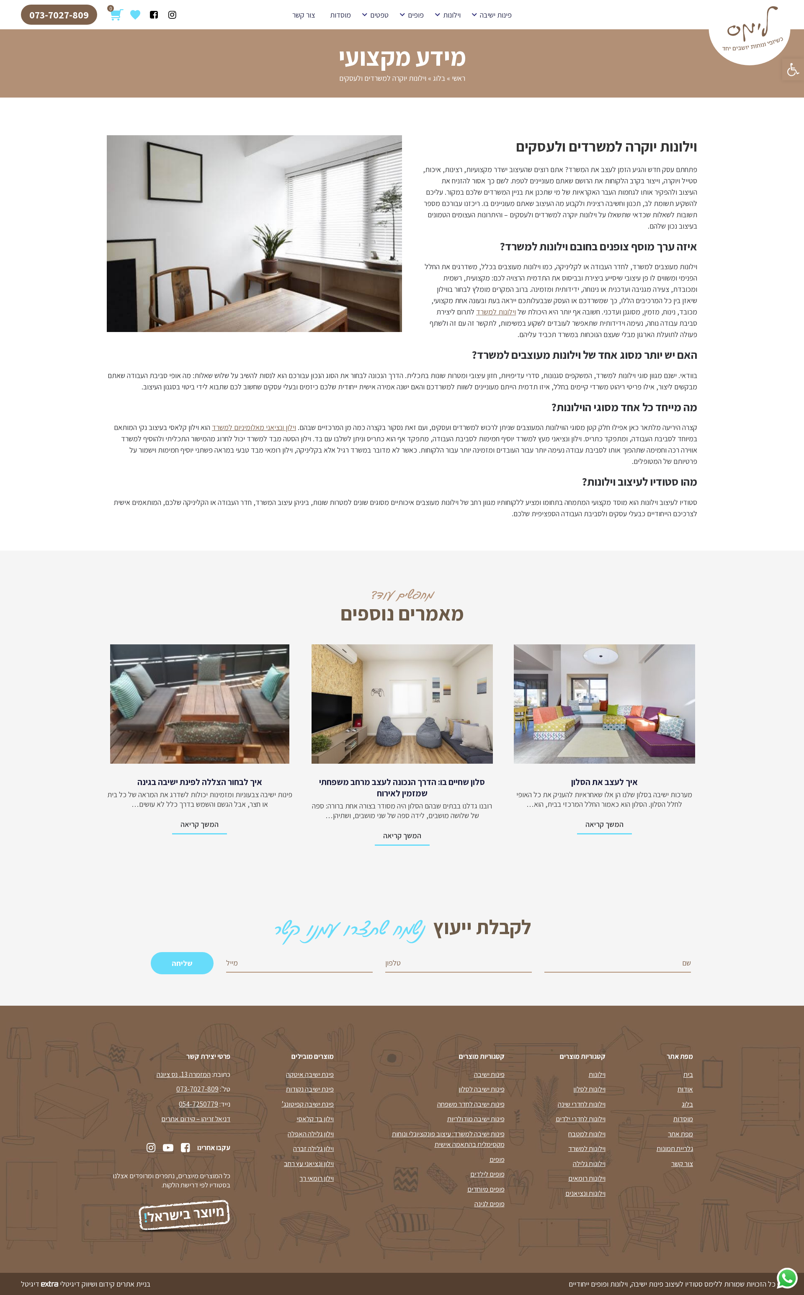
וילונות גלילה (589, 1163)
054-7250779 (198, 1104)
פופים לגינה (489, 1203)
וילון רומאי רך (316, 1178)
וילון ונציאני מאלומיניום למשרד (254, 427)
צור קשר (303, 15)
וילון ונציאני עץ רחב (309, 1163)
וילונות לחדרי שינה (582, 1104)
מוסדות (340, 15)
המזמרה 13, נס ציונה (184, 1074)
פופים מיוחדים (486, 1189)
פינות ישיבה (496, 15)
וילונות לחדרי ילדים (581, 1118)
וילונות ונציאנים (585, 1193)
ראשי (458, 78)
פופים (416, 15)
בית (688, 1074)
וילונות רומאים (587, 1178)
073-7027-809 (59, 14)
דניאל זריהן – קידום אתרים (195, 1118)
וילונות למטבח (587, 1133)
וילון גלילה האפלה (311, 1133)
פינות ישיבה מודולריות (476, 1118)
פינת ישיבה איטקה (310, 1074)
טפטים (379, 15)
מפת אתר (680, 1133)
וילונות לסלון (589, 1089)
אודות (685, 1089)
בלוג (439, 78)
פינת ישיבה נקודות (310, 1089)
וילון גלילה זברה (313, 1148)
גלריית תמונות (675, 1148)
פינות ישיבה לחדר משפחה (471, 1104)
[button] (793, 69)
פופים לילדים (487, 1174)
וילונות (452, 15)
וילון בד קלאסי (315, 1118)
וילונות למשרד (496, 312)
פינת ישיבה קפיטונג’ (307, 1104)
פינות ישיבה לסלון (482, 1089)
